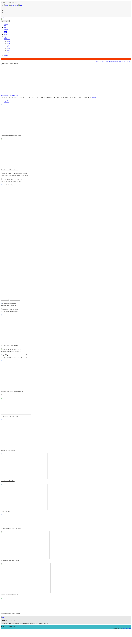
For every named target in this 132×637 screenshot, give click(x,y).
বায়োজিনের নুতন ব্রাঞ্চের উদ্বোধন (8, 450)
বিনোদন (5, 34)
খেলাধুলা (5, 32)
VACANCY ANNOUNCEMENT (9, 345)
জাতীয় (5, 25)
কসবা (8, 52)
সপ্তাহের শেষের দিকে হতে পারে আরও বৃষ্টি (9, 595)
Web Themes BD (127, 628)
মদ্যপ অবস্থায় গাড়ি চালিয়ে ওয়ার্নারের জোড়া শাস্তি (11, 181)
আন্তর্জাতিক (6, 29)
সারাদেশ (5, 36)
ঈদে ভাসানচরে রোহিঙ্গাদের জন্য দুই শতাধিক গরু (10, 613)
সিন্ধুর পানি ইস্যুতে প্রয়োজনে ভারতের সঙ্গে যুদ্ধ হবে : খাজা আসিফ (14, 357)
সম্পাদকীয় (6, 55)
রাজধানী (5, 31)
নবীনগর (8, 41)
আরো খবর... (94, 97)
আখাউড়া (8, 48)
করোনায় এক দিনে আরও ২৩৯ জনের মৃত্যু (9, 416)
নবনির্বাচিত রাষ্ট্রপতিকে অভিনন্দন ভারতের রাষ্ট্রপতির (99, 61)
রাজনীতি (5, 27)
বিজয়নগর (8, 50)
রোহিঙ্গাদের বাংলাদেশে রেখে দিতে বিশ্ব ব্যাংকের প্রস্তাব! (12, 391)
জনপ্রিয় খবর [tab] (6, 102)
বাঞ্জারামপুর (9, 53)
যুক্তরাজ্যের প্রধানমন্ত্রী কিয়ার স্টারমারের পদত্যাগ (11, 351)
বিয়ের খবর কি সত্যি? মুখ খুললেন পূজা (8, 305)
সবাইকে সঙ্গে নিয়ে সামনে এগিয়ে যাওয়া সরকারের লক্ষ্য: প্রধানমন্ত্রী (14, 175)
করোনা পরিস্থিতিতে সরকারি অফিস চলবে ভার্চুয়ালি (11, 528)
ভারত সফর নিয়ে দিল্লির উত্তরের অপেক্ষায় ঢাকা (10, 300)
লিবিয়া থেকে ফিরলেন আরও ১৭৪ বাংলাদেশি (9, 311)
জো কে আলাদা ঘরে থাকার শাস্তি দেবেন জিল (10, 560)
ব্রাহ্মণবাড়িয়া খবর (7, 39)
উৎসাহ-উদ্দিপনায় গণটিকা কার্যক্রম (8, 481)
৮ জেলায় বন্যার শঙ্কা (5, 511)
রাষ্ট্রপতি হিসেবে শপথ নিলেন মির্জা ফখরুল (118, 61)
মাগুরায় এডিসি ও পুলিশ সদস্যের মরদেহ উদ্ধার (9, 95)
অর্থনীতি (5, 38)
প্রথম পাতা (6, 24)
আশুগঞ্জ (8, 43)
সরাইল (8, 45)
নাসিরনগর (8, 46)
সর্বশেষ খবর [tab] (6, 100)
